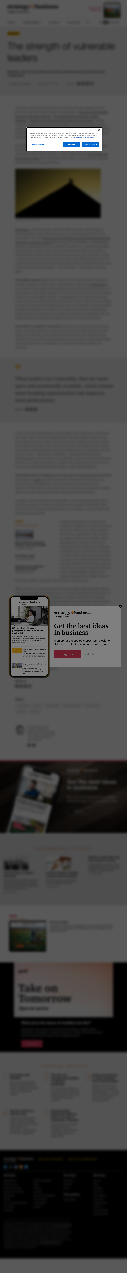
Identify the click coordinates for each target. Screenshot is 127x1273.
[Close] (99, 130)
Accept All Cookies (90, 144)
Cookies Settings (38, 144)
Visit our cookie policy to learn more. (82, 137)
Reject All (71, 144)
